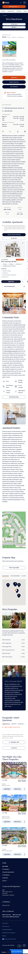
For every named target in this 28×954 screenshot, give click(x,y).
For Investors (5, 869)
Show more (5, 277)
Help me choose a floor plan (14, 234)
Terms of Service (5, 926)
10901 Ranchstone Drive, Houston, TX (14, 108)
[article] (14, 776)
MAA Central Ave (6, 914)
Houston (5, 15)
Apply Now (14, 77)
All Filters (15, 238)
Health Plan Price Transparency (8, 932)
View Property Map (14, 567)
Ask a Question (14, 86)
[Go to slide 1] (12, 777)
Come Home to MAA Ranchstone (10, 916)
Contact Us (14, 748)
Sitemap (4, 935)
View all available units (9, 286)
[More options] (24, 789)
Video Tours (14, 24)
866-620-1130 (5, 905)
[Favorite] (3, 131)
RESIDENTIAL (21, 723)
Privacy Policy (5, 923)
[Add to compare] (10, 131)
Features (26, 11)
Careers (4, 880)
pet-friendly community (11, 351)
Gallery (14, 27)
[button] (17, 591)
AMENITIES (13, 723)
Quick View (7, 789)
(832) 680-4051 (8, 111)
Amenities (19, 11)
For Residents (5, 875)
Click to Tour (17, 789)
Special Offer (19, 259)
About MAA (5, 866)
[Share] (18, 131)
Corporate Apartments (8, 872)
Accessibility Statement (7, 929)
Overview (3, 11)
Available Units (11, 11)
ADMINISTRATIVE (6, 723)
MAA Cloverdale (17, 914)
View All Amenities (14, 397)
